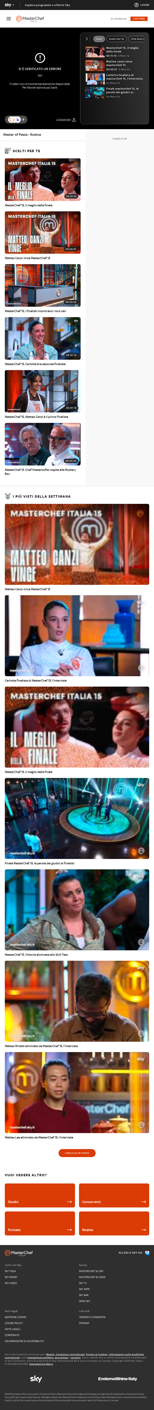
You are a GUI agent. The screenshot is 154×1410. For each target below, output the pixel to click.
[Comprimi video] (87, 38)
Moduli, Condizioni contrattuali (65, 1354)
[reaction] (17, 119)
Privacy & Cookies (97, 1354)
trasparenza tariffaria (40, 1357)
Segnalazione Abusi (41, 1364)
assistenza (61, 1357)
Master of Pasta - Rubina (22, 135)
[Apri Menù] (11, 18)
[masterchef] (32, 19)
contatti (76, 1357)
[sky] (36, 1379)
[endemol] (117, 1379)
